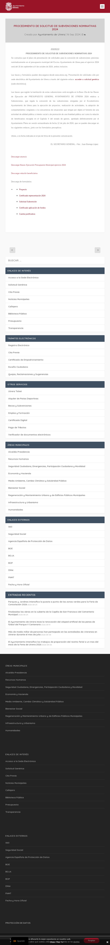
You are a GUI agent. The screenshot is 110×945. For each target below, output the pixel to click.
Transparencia (15, 328)
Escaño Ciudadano (18, 367)
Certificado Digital (17, 420)
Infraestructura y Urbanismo (23, 502)
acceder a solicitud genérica (87, 79)
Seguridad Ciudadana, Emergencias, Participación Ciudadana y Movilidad (46, 466)
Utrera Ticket (15, 391)
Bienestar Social (16, 488)
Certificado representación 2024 (32, 196)
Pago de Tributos (17, 427)
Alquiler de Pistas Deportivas (23, 398)
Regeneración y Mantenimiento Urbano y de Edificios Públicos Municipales (46, 495)
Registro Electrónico (18, 345)
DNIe (10, 570)
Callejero (13, 306)
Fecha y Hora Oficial (19, 584)
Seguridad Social (17, 534)
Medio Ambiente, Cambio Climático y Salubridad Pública (37, 480)
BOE (10, 548)
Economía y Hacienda (19, 473)
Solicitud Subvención (28, 202)
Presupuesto (14, 321)
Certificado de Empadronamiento (25, 359)
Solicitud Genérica (17, 284)
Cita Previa (13, 292)
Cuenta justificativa (27, 214)
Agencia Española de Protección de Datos (30, 541)
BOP (10, 563)
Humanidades (15, 509)
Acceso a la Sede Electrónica (23, 277)
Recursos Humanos (18, 459)
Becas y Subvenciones (20, 405)
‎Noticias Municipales (18, 299)
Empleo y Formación (19, 413)
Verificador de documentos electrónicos (29, 434)
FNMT (11, 577)
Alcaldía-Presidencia (19, 451)
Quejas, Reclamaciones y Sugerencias (28, 374)
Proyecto (23, 189)
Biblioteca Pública (17, 313)
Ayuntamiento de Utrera (51, 34)
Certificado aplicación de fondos (32, 208)
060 (10, 526)
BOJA (11, 555)
